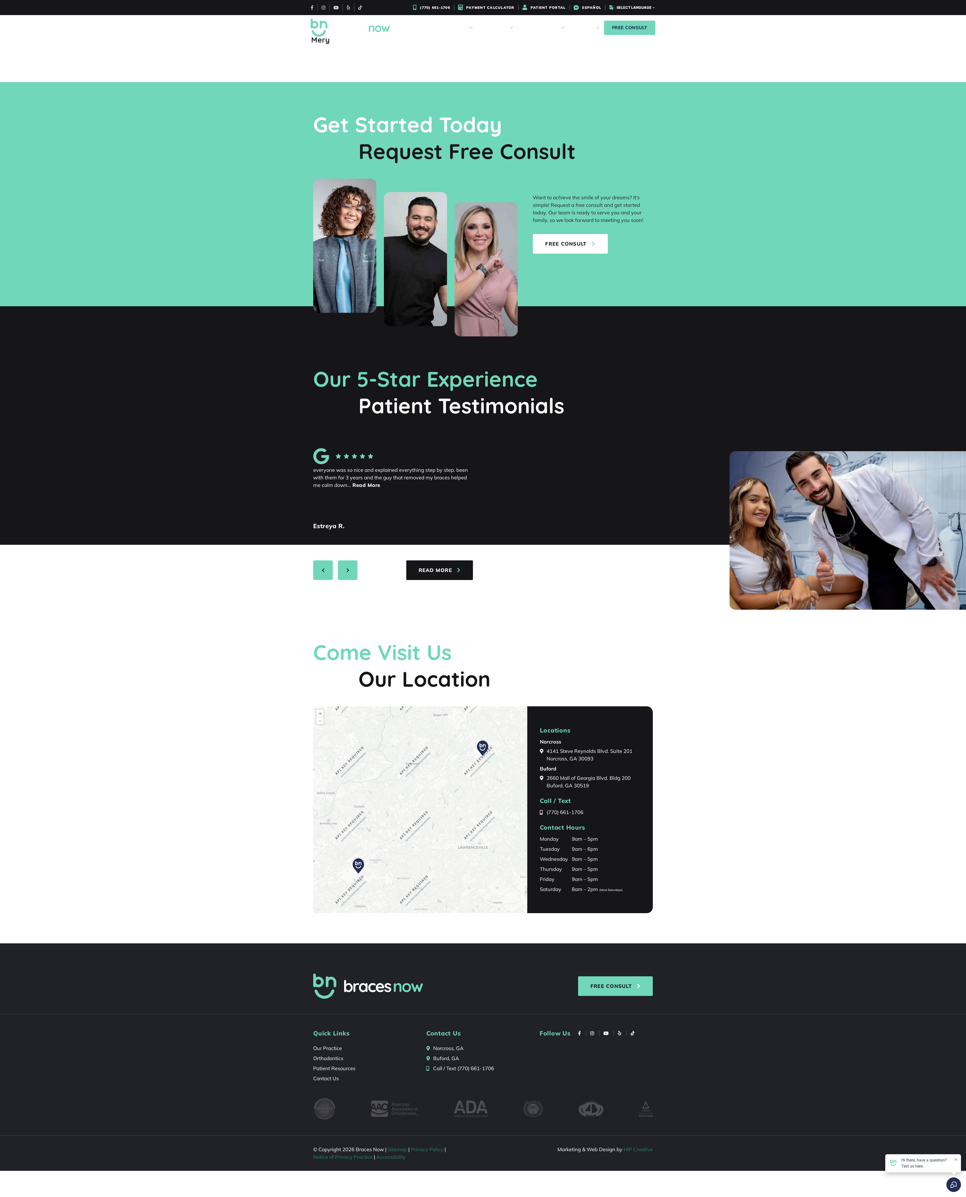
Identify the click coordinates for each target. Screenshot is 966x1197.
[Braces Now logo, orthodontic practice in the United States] (350, 28)
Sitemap (397, 1149)
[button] (358, 865)
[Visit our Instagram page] (323, 7)
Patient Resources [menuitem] (538, 27)
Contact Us (326, 1078)
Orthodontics (328, 1058)
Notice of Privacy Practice (343, 1157)
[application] (420, 809)
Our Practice (327, 1048)
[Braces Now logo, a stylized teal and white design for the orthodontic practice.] (368, 986)
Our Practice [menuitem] (453, 27)
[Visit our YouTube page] (336, 7)
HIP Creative (638, 1149)
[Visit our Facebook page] (312, 7)
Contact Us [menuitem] (581, 27)
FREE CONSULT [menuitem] (629, 27)
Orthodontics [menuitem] (492, 27)
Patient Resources (334, 1068)
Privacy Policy (427, 1149)
